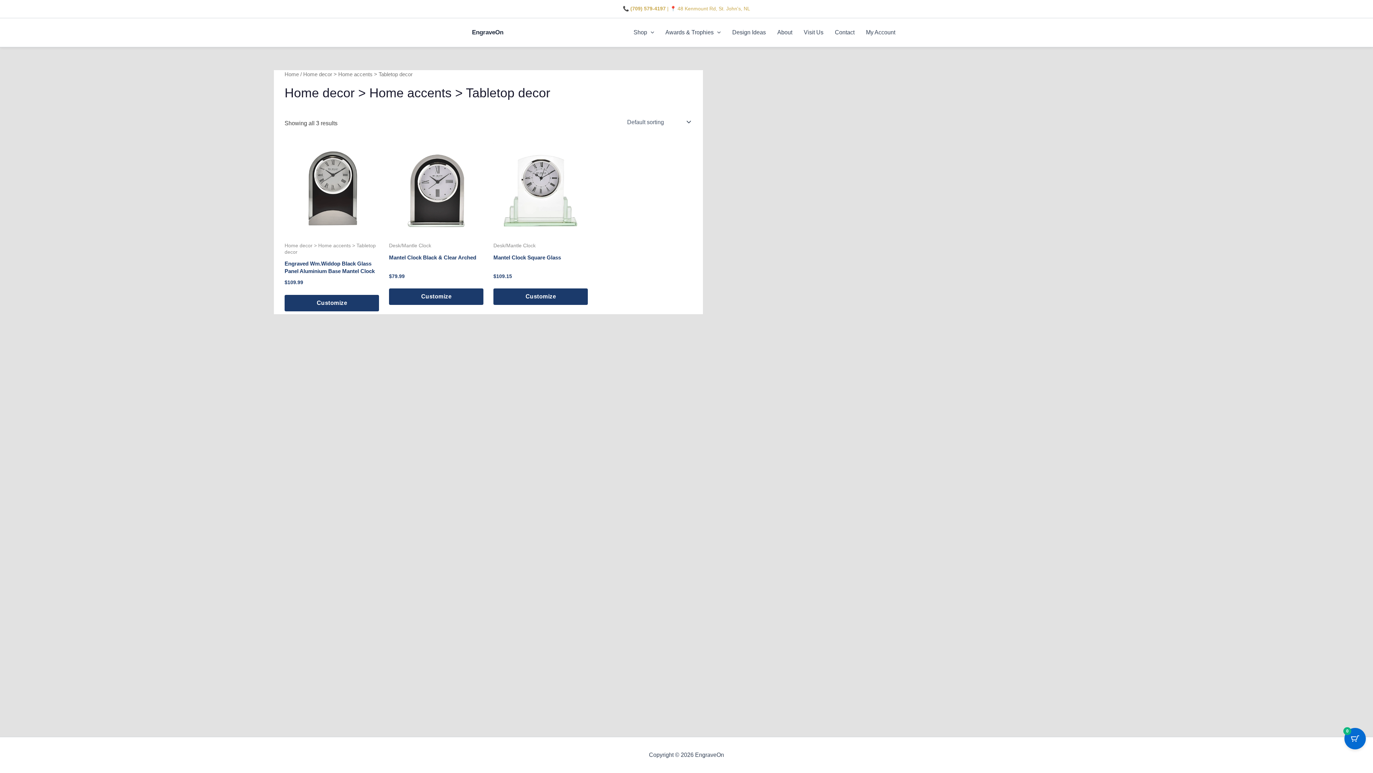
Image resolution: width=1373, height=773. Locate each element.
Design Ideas (749, 32)
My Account (880, 32)
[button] (650, 32)
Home (292, 74)
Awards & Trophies (689, 32)
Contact (845, 32)
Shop (640, 32)
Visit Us (813, 32)
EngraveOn (487, 32)
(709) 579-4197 (648, 8)
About (784, 32)
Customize (332, 303)
